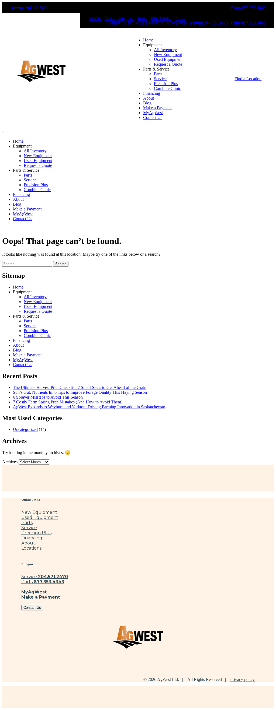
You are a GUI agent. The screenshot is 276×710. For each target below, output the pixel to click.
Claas (180, 19)
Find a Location (247, 78)
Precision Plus (166, 83)
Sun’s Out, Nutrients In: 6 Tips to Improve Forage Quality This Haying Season (80, 392)
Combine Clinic (167, 88)
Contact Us (152, 117)
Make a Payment (149, 23)
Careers (113, 23)
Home (148, 40)
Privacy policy (242, 679)
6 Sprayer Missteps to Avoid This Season (48, 397)
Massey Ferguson (119, 19)
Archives (10, 461)
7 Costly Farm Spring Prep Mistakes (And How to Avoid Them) (67, 402)
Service (160, 78)
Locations (31, 548)
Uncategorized (25, 429)
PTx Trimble (161, 19)
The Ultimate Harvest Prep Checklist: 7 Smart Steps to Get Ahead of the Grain (79, 387)
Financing (151, 93)
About (148, 98)
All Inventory (165, 49)
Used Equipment (168, 59)
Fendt (142, 19)
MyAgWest (177, 23)
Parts (158, 74)
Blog (127, 23)
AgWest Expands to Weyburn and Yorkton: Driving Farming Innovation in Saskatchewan (89, 407)
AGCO (95, 19)
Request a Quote (168, 64)
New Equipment (168, 54)
